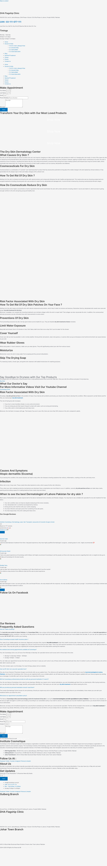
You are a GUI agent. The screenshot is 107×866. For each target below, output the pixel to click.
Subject (2, 724)
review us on (3, 530)
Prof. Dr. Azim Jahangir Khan (17, 45)
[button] (53, 629)
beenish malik (4, 539)
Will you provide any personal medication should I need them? (17, 687)
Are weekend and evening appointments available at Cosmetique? (18, 649)
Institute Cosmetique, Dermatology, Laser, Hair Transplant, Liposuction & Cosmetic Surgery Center (27, 522)
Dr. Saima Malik (13, 49)
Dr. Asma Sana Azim (14, 51)
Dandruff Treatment (10, 55)
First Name (3, 90)
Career (7, 57)
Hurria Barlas (3, 579)
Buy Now (2, 381)
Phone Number (4, 98)
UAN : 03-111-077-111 (10, 22)
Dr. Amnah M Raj (13, 47)
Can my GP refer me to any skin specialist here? (13, 669)
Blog (6, 53)
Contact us (8, 61)
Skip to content (4, 1)
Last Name (3, 93)
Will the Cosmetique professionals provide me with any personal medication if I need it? (24, 679)
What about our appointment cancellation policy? (13, 695)
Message (2, 107)
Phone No (3, 721)
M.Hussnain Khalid (5, 551)
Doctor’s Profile (9, 43)
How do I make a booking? (7, 629)
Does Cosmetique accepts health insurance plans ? (14, 639)
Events (6, 59)
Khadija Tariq (3, 565)
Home (6, 42)
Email (1, 95)
